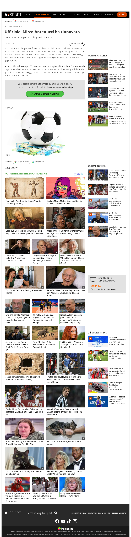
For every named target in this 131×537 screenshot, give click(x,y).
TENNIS (86, 14)
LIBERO (12, 531)
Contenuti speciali (78, 513)
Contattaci (92, 513)
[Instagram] (75, 523)
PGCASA (54, 531)
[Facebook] (57, 523)
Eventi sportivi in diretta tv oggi (104, 289)
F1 (70, 14)
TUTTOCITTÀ (75, 531)
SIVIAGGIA (89, 531)
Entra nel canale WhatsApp (47, 93)
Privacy (25, 534)
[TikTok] (69, 523)
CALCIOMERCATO (42, 14)
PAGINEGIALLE (29, 531)
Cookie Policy (33, 534)
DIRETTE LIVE (59, 14)
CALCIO (28, 14)
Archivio (122, 513)
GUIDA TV (97, 14)
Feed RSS (115, 513)
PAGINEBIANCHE (64, 531)
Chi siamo (9, 534)
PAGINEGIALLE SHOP (42, 531)
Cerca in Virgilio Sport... (40, 513)
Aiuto (56, 534)
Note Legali (17, 534)
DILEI (82, 531)
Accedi (122, 15)
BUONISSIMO (108, 531)
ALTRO (108, 14)
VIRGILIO (19, 531)
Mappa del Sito (104, 513)
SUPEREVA (117, 531)
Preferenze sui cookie (46, 534)
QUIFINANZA (98, 531)
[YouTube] (63, 523)
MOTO (77, 14)
